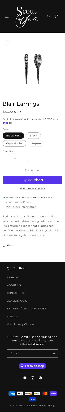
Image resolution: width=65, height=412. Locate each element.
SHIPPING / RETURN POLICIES (26, 308)
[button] (7, 16)
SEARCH (12, 277)
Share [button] (10, 245)
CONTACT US (15, 293)
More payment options (32, 188)
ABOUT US (14, 285)
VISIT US (12, 316)
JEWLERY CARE (17, 300)
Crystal (38, 144)
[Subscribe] (54, 353)
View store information (21, 206)
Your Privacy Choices (20, 324)
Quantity (8, 151)
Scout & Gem (26, 405)
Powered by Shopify (44, 405)
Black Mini (13, 135)
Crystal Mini (14, 143)
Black (33, 135)
